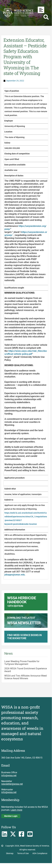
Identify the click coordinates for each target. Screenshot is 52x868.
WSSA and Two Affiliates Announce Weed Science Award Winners (25, 677)
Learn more (16, 810)
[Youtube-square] (30, 834)
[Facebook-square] (21, 834)
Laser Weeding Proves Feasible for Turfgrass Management (21, 662)
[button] (41, 10)
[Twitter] (13, 834)
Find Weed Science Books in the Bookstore (24, 637)
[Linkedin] (4, 834)
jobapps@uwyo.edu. (14, 574)
